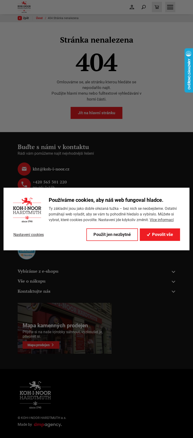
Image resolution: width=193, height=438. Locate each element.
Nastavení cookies (28, 234)
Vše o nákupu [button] (31, 281)
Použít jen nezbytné (112, 234)
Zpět (26, 18)
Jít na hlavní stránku (96, 112)
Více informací (162, 220)
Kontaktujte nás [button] (34, 291)
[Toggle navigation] (143, 7)
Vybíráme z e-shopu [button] (38, 271)
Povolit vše (162, 234)
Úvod (39, 18)
